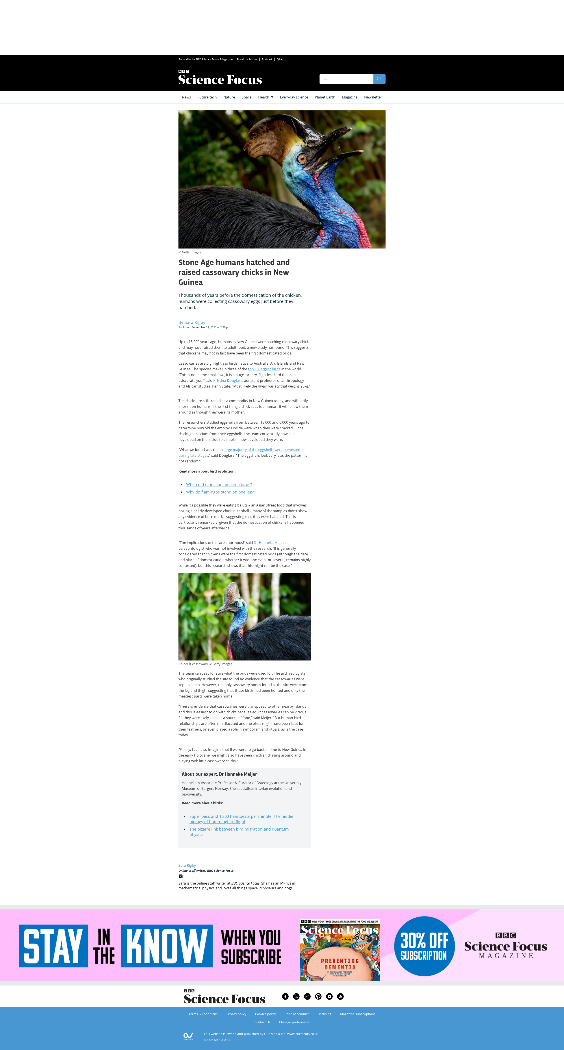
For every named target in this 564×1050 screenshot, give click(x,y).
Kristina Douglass (227, 380)
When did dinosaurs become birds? (219, 484)
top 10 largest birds (264, 369)
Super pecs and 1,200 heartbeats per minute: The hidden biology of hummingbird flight (242, 819)
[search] (379, 79)
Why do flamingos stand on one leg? (220, 492)
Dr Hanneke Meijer (269, 542)
